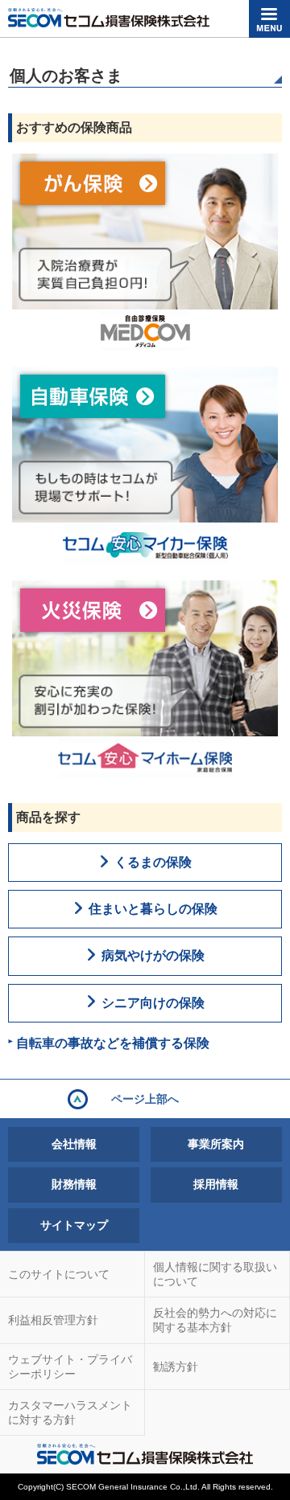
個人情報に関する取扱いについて (215, 1274)
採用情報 (215, 1184)
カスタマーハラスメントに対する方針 (70, 1412)
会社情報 (74, 1143)
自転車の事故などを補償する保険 (112, 1043)
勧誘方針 (175, 1366)
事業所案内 (216, 1143)
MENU (269, 18)
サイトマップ (74, 1225)
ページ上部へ (145, 1098)
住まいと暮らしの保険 (153, 909)
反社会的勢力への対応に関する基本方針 (215, 1320)
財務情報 (74, 1184)
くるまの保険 (153, 862)
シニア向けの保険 (153, 1003)
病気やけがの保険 (153, 955)
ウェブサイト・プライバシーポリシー (70, 1366)
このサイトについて (59, 1274)
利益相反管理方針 (53, 1320)
